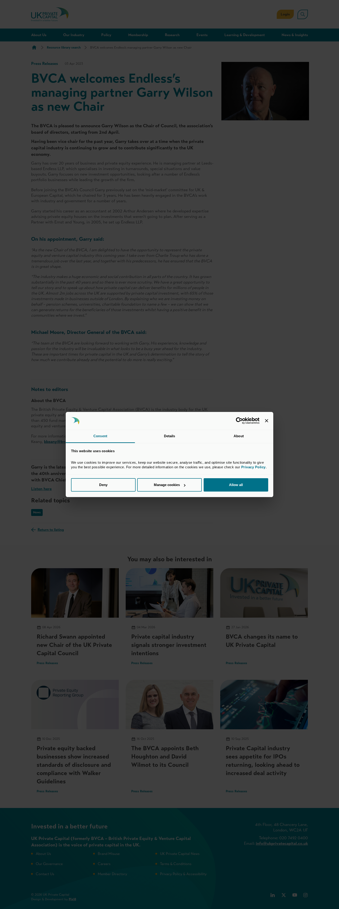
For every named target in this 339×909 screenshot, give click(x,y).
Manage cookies (167, 485)
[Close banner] (266, 421)
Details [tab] (169, 436)
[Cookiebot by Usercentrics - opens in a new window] (239, 420)
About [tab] (239, 436)
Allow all (236, 485)
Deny (103, 485)
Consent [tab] (100, 436)
